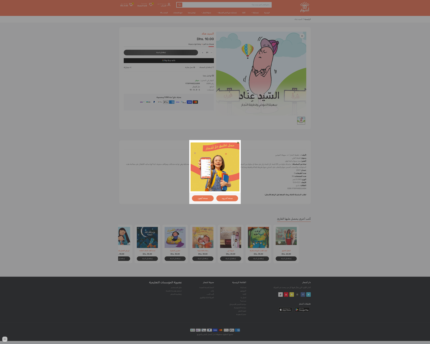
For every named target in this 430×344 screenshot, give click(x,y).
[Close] (238, 142)
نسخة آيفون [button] (203, 198)
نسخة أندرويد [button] (227, 198)
